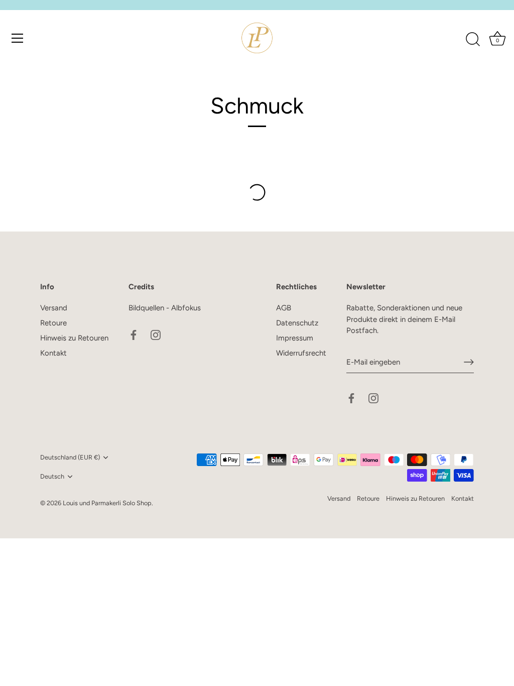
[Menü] (18, 38)
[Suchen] (473, 40)
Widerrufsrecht (301, 353)
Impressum (294, 337)
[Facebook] (133, 334)
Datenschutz (297, 322)
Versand (53, 307)
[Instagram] (156, 334)
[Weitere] (257, 192)
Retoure (53, 322)
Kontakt (53, 353)
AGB (283, 307)
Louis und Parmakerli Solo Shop (107, 503)
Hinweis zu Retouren (74, 337)
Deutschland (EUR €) (70, 457)
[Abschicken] (469, 362)
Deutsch (52, 476)
